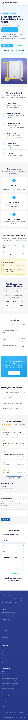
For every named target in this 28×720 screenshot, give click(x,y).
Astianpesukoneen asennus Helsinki (10, 678)
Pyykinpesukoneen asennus (8, 614)
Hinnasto (3, 632)
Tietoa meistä (4, 630)
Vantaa (3, 676)
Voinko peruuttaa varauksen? (11, 409)
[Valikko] (25, 2)
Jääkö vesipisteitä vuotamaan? (12, 398)
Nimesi (2, 492)
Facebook (3, 699)
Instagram (3, 701)
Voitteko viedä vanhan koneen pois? (13, 403)
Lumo (20, 301)
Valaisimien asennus (6, 619)
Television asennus (6, 617)
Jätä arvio (5, 519)
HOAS (6, 305)
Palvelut (8, 10)
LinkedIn (3, 706)
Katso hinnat (19, 45)
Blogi (2, 635)
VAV (13, 305)
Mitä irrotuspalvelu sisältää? (11, 392)
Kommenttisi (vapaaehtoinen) (8, 508)
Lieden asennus (5, 622)
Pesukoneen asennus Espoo (8, 688)
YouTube (3, 704)
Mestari (3, 640)
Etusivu (2, 10)
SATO (14, 301)
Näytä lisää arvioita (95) (14, 478)
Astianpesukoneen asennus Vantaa (10, 683)
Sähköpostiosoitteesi (6, 498)
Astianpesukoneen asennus (8, 612)
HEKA (7, 301)
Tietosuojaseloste (7, 717)
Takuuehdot (22, 717)
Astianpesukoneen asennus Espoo (9, 681)
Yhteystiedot (4, 637)
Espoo (3, 673)
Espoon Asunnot (17, 309)
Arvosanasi (3, 486)
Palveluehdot (15, 717)
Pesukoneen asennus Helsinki (8, 685)
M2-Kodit (20, 305)
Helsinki (3, 671)
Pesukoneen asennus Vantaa (8, 690)
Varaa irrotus (7, 45)
